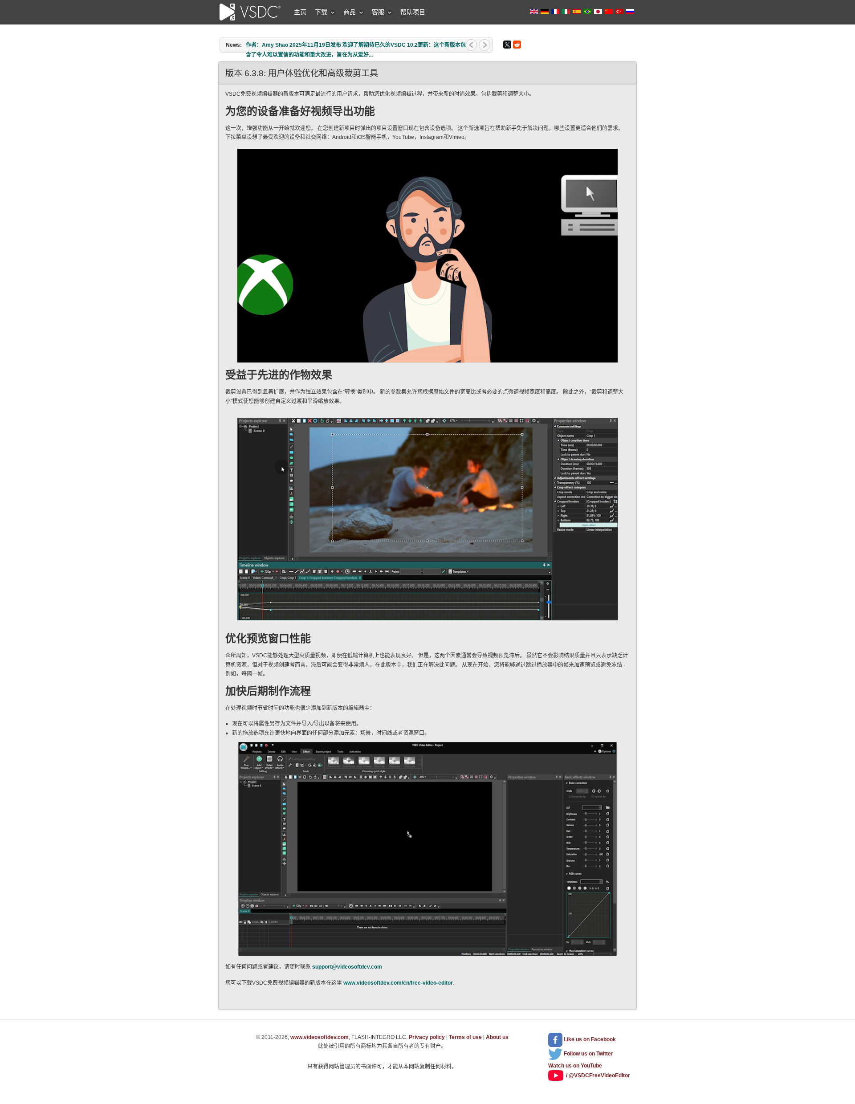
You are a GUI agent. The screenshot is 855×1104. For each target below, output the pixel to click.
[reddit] (517, 45)
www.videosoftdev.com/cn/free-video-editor (398, 983)
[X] (507, 45)
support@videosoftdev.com (347, 967)
